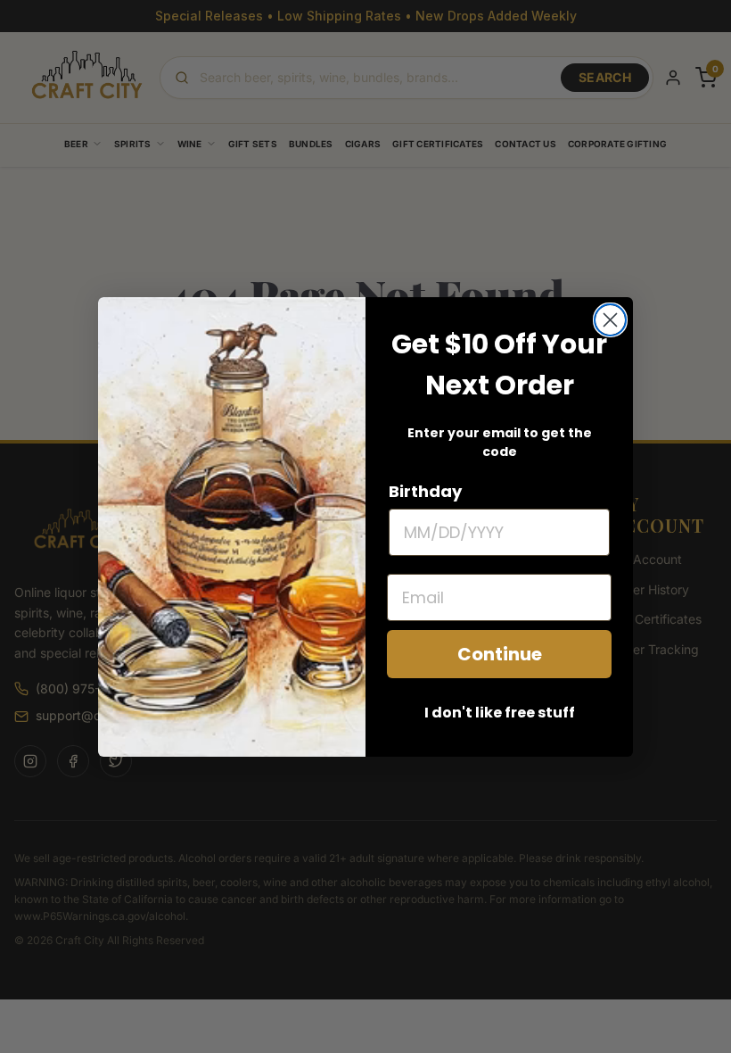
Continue (499, 654)
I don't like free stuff (499, 712)
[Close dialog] (610, 320)
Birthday (425, 491)
